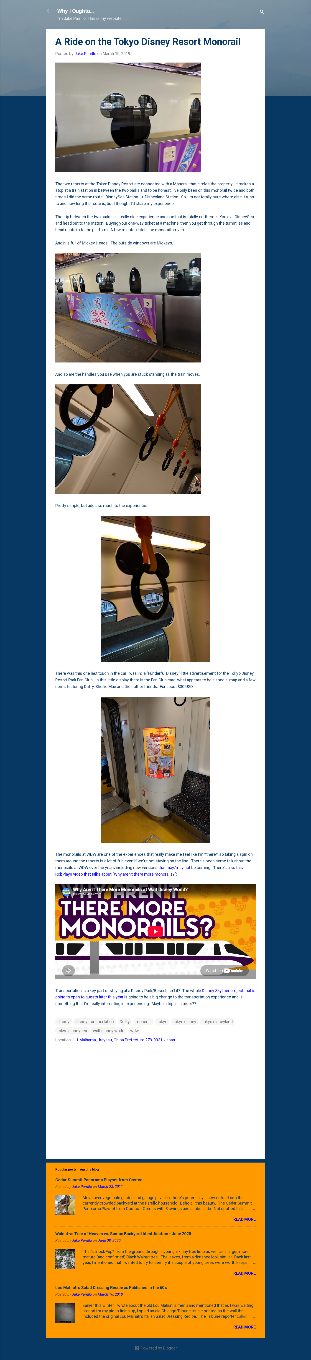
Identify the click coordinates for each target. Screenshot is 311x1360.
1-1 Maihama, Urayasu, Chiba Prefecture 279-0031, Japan (124, 1039)
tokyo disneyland (217, 1021)
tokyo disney (184, 1021)
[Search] (262, 12)
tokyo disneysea (72, 1030)
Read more (244, 1219)
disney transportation (94, 1021)
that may (166, 867)
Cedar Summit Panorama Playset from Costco (99, 1179)
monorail (143, 1021)
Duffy (125, 1021)
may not (183, 867)
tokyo (162, 1021)
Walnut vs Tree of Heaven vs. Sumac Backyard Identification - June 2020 (123, 1233)
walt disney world (108, 1030)
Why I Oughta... (75, 11)
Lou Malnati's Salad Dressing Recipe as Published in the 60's (111, 1287)
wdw (134, 1030)
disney (63, 1021)
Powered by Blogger (158, 1348)
